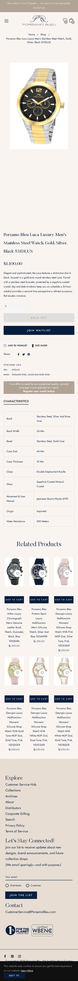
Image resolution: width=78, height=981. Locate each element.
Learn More (27, 970)
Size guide (41, 345)
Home (31, 34)
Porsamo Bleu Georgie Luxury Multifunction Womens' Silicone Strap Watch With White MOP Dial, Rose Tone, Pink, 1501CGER (39, 727)
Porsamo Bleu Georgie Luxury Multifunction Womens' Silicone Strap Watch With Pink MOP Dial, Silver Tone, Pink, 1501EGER (64, 627)
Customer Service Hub (20, 784)
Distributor (16, 885)
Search (10, 819)
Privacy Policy (14, 825)
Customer (36, 885)
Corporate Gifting (17, 813)
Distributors (13, 808)
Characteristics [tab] (16, 401)
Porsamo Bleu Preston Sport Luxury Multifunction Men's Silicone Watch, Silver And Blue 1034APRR (39, 622)
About (9, 802)
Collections (12, 790)
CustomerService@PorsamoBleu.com (30, 912)
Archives (11, 796)
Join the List (21, 895)
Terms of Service (16, 831)
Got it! (14, 975)
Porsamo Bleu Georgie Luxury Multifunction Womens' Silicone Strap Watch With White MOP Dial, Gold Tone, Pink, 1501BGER (64, 727)
